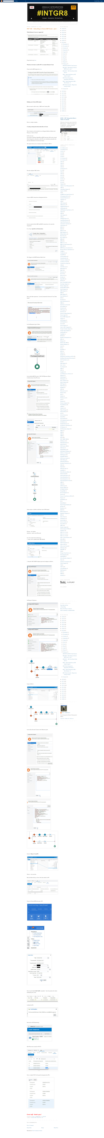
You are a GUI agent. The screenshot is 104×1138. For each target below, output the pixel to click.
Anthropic (62, 199)
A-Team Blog (63, 607)
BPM (61, 241)
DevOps (62, 277)
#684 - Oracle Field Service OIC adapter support (69, 75)
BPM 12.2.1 (62, 242)
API (61, 201)
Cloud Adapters (63, 256)
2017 (63, 93)
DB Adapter (62, 268)
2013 (63, 101)
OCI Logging (63, 418)
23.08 (61, 156)
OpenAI (62, 466)
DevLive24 (62, 275)
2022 (63, 36)
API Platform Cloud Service (66, 210)
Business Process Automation (66, 249)
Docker (61, 280)
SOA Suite (62, 547)
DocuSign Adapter (64, 284)
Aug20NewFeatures (64, 220)
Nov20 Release (63, 404)
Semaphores (62, 518)
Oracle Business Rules (65, 472)
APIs (61, 213)
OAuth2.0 (62, 408)
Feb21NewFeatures (64, 301)
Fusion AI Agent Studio (65, 313)
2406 (61, 165)
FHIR (61, 303)
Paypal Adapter (63, 487)
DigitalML (62, 279)
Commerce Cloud (64, 261)
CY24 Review (63, 266)
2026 (63, 28)
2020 (63, 40)
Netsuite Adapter (63, 403)
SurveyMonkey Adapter (65, 558)
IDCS (61, 351)
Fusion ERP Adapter (36, 1117)
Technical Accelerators (65, 561)
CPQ (61, 265)
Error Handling (63, 296)
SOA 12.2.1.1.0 (63, 532)
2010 (63, 107)
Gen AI (61, 323)
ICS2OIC (62, 349)
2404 (61, 163)
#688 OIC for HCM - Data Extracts (70, 65)
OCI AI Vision (63, 415)
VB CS (61, 566)
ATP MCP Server (63, 218)
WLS (61, 572)
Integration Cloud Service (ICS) (66, 356)
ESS (61, 297)
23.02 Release (63, 149)
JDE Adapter (63, 363)
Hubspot (62, 341)
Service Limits (63, 522)
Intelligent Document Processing (67, 358)
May (64, 58)
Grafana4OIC (63, 332)
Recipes (62, 506)
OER (61, 434)
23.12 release (63, 160)
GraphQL (62, 334)
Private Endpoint (63, 492)
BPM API (62, 246)
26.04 (61, 177)
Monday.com (63, 397)
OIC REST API (63, 456)
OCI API (62, 416)
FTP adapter (62, 310)
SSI (61, 551)
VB (61, 565)
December (65, 44)
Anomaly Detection (64, 197)
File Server (62, 308)
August (64, 52)
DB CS (61, 270)
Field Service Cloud (64, 304)
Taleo (61, 560)
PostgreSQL (62, 491)
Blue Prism (62, 235)
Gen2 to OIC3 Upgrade (65, 327)
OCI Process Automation (65, 425)
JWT (61, 370)
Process (61, 494)
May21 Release (63, 382)
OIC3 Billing (63, 459)
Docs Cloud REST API (65, 282)
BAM (61, 229)
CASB (61, 251)
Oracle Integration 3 (64, 479)
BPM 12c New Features (65, 244)
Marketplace (63, 378)
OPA (61, 465)
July (64, 54)
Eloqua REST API (64, 287)
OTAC (61, 484)
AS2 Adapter (63, 215)
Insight (61, 354)
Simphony (62, 530)
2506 (61, 173)
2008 (63, 111)
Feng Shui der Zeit (64, 605)
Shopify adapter (63, 527)
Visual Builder (63, 568)
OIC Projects (63, 454)
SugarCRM (62, 556)
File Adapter (62, 306)
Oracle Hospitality (64, 477)
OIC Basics (62, 441)
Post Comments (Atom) (37, 1130)
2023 (63, 34)
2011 (63, 105)
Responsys (62, 508)
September (65, 50)
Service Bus (62, 520)
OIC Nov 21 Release (64, 453)
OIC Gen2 (62, 447)
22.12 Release (63, 148)
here (35, 60)
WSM (61, 573)
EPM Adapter (63, 291)
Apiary (61, 211)
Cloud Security (63, 258)
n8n (61, 399)
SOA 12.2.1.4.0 (63, 535)
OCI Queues (62, 427)
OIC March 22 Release (65, 451)
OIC (42, 1117)
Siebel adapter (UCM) (64, 528)
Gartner (61, 318)
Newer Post (29, 1127)
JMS (61, 368)
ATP (61, 216)
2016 (63, 95)
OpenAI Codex (63, 468)
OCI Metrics (62, 422)
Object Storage (63, 410)
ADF (61, 187)
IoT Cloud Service (64, 360)
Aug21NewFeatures (64, 222)
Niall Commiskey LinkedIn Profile (67, 610)
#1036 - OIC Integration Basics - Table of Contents (68, 118)
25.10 (61, 170)
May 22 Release (63, 380)
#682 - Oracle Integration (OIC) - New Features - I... (69, 82)
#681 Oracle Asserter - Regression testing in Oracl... (70, 85)
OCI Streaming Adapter (65, 428)
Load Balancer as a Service (65, 373)
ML (61, 394)
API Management (64, 206)
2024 (63, 32)
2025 (63, 30)
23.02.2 (61, 151)
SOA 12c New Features (65, 537)
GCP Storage (63, 320)
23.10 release (63, 158)
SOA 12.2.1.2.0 (63, 534)
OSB (61, 482)
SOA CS (62, 541)
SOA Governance (63, 542)
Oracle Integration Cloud (65, 480)
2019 (63, 42)
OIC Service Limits (64, 458)
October (65, 48)
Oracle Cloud (63, 473)
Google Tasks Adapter (64, 330)
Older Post (56, 1127)
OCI (61, 413)
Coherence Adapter (64, 260)
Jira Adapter (62, 366)
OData (61, 430)
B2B (61, 227)
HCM (61, 335)
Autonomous (63, 225)
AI (60, 192)
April (64, 60)
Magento (62, 375)
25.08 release (63, 168)
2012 (63, 103)
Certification (63, 253)
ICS (61, 347)
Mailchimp (62, 377)
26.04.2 (61, 179)
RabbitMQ (62, 503)
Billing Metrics (63, 234)
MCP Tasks (62, 385)
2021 (63, 38)
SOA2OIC (62, 549)
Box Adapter (63, 237)
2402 (61, 161)
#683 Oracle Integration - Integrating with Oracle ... (68, 78)
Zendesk (62, 575)
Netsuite (62, 401)
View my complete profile (67, 718)
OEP (61, 432)
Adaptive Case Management (66, 185)
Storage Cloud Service (65, 553)
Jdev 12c (62, 365)
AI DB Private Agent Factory (66, 194)
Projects (62, 497)
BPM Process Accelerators (65, 247)
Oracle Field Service (64, 475)
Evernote (62, 299)
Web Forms (62, 570)
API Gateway (63, 204)
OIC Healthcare (63, 449)
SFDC (61, 525)
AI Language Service (64, 196)
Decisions (62, 272)
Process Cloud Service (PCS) (66, 496)
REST (61, 510)
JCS (61, 361)
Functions (62, 311)
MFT (61, 389)
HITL (61, 339)
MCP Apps (62, 384)
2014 (63, 99)
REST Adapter (63, 511)
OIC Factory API (63, 446)
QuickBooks (63, 499)
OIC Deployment (63, 442)
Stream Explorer (63, 554)
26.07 (61, 180)
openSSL (62, 470)
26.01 (61, 175)
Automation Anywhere (65, 223)
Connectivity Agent (64, 263)
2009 (63, 109)
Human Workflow (64, 344)
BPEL (61, 239)
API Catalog (62, 203)
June (64, 56)
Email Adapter (63, 289)
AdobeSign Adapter (64, 189)
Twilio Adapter (63, 563)
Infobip (61, 353)
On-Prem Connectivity (65, 463)
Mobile (61, 396)
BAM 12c (62, 230)
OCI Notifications (64, 423)
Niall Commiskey (66, 712)
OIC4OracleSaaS (63, 461)
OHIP (61, 435)
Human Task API (63, 342)
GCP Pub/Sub (63, 322)
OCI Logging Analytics (65, 420)
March (64, 62)
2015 (63, 97)
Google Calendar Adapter (65, 328)
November (65, 46)
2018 (63, 91)
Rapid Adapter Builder (65, 504)
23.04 (61, 153)
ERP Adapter (63, 294)
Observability (63, 411)
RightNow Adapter (64, 513)
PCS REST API (63, 489)
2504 (61, 172)
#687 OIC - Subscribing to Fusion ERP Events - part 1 (70, 68)
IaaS (61, 346)
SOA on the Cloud (64, 546)
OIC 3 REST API (63, 439)
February (65, 63)
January (65, 88)
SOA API (62, 539)
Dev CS (61, 273)
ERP (61, 292)
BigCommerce (63, 232)
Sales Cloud (62, 516)
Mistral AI (62, 392)
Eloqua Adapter (63, 285)
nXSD (61, 406)
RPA (61, 515)
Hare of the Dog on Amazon (66, 608)
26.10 (61, 182)
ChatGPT (62, 254)
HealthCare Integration (65, 337)
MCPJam (62, 387)
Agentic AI (62, 191)
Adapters (62, 184)
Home (42, 1127)
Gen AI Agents (63, 325)
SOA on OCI (62, 544)
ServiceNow (62, 523)
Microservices (63, 391)
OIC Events (62, 444)
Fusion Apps (63, 315)
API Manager (63, 208)
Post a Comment (30, 1125)
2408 (61, 166)
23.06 (61, 154)
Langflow (62, 372)
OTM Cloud (62, 485)
